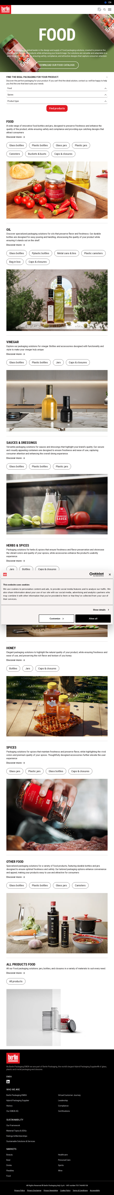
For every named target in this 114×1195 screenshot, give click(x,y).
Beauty (9, 1155)
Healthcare (63, 1155)
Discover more (14, 137)
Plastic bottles (40, 145)
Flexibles (10, 1170)
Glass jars (61, 145)
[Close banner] (110, 574)
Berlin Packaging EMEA (16, 1095)
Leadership (63, 1100)
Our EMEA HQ (12, 1111)
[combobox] (57, 88)
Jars (58, 362)
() (107, 2)
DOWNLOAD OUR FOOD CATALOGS (57, 65)
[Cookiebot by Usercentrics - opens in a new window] (91, 574)
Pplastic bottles (40, 253)
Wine (60, 1170)
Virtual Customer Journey (69, 1095)
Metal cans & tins (66, 253)
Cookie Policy (65, 1191)
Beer (8, 1160)
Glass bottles (16, 145)
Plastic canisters (93, 253)
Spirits (61, 1165)
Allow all (93, 618)
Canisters (14, 153)
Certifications (64, 1111)
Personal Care (64, 1160)
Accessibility (95, 1191)
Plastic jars (81, 145)
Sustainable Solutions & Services (20, 1141)
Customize (55, 618)
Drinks (9, 1165)
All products (16, 981)
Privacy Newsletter (51, 1191)
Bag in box (15, 261)
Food (8, 1176)
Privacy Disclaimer (34, 1191)
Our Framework (13, 1125)
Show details (99, 609)
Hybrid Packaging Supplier (17, 1100)
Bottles (26, 569)
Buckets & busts (37, 153)
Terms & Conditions (80, 1191)
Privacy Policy (19, 1191)
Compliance (63, 1106)
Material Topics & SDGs (16, 1131)
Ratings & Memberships (16, 1136)
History (9, 1106)
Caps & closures (63, 153)
